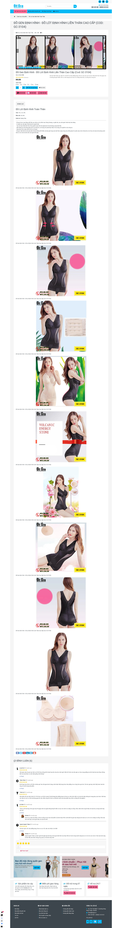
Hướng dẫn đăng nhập (68, 913)
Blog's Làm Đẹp (47, 11)
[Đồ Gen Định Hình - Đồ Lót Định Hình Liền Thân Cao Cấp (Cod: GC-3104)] (31, 52)
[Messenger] (100, 921)
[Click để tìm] (75, 6)
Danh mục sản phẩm (21, 11)
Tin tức (16, 915)
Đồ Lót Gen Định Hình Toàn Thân (37, 16)
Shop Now (36, 867)
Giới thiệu (17, 909)
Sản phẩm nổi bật (19, 913)
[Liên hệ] (2, 926)
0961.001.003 (93, 887)
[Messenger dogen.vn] (2, 924)
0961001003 (22, 93)
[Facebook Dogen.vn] (87, 921)
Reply (22, 776)
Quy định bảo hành (43, 913)
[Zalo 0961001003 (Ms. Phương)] (2, 918)
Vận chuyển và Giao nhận (45, 915)
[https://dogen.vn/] (14, 16)
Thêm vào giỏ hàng (32, 87)
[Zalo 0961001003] (95, 921)
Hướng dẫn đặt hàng (68, 909)
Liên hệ (57, 11)
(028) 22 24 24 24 (70, 893)
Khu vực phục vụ (43, 917)
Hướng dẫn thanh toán (68, 911)
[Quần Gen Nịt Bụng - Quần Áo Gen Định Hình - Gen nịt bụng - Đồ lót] (18, 6)
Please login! (25, 850)
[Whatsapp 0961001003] (91, 921)
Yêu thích (42, 87)
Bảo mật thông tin (43, 911)
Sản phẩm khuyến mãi (34, 11)
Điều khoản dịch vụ (43, 909)
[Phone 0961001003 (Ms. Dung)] (2, 915)
